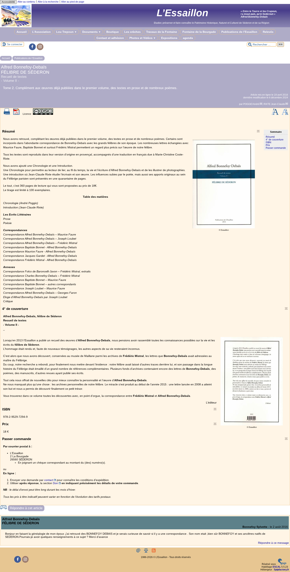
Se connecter (14, 44)
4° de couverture (274, 139)
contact (48, 480)
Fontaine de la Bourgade (199, 31)
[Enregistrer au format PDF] (16, 114)
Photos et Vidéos (142, 38)
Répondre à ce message (273, 542)
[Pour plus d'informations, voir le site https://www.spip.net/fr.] (282, 564)
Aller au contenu (26, 1)
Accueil (22, 31)
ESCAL (277, 566)
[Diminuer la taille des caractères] (285, 114)
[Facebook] (32, 46)
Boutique (112, 31)
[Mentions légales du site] (146, 551)
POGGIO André (251, 104)
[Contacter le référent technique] (138, 551)
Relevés (268, 31)
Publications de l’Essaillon (239, 31)
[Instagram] (40, 46)
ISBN (268, 142)
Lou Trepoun (66, 31)
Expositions (169, 38)
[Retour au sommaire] (258, 131)
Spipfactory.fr (281, 569)
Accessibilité (8, 2)
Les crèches (132, 31)
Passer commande (276, 148)
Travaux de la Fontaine (161, 31)
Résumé (270, 136)
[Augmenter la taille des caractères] (275, 114)
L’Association (41, 31)
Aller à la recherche (48, 1)
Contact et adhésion (110, 38)
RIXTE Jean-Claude (274, 104)
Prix (268, 145)
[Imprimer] (7, 114)
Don (55, 483)
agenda (188, 38)
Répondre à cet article (26, 508)
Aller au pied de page (72, 1)
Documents (91, 31)
